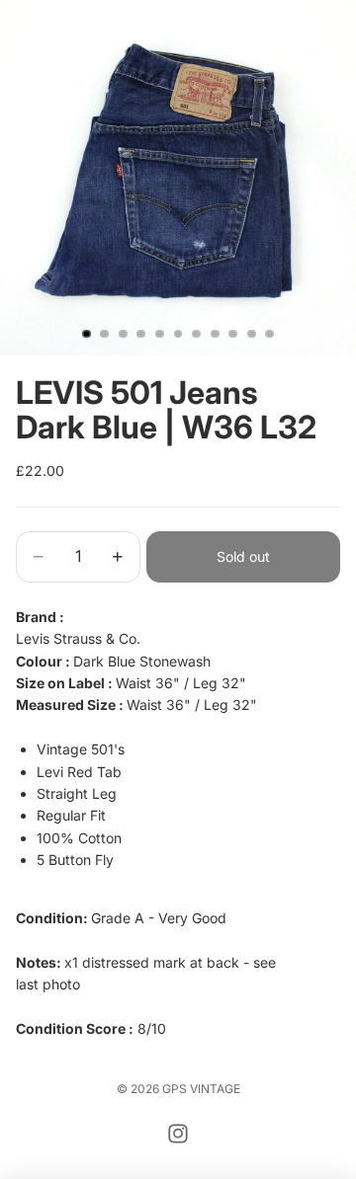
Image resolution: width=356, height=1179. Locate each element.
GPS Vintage (201, 1088)
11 (270, 334)
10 (251, 334)
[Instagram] (178, 1133)
